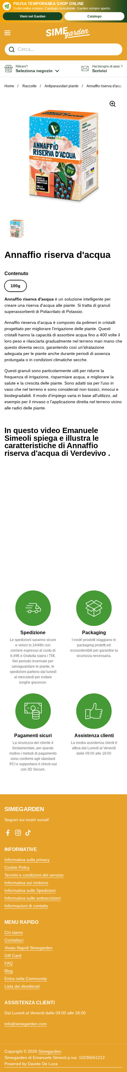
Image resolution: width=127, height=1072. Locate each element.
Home (9, 86)
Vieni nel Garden (32, 16)
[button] (31, 68)
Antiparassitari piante (62, 86)
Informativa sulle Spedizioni (30, 890)
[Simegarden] (68, 33)
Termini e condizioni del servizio (34, 875)
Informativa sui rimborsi (26, 882)
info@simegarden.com (25, 1023)
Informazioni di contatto (26, 905)
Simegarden (49, 1051)
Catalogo (94, 16)
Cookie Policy (17, 867)
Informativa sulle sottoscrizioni (32, 898)
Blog (8, 970)
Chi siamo (13, 932)
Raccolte (29, 86)
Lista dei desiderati (22, 986)
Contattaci (13, 940)
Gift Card (12, 955)
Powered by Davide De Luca (31, 1063)
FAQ (8, 963)
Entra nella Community (25, 978)
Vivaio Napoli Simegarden (28, 947)
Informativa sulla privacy (27, 859)
